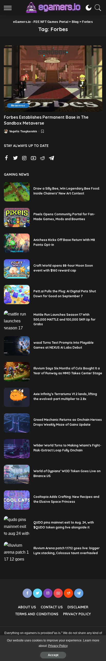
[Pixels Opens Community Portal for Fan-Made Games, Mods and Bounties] (17, 217)
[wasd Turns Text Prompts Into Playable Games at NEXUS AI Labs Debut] (17, 346)
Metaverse (18, 105)
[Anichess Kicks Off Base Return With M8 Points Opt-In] (17, 243)
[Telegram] (51, 158)
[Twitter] (15, 158)
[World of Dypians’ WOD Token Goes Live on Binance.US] (17, 474)
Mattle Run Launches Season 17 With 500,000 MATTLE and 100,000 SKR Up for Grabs (64, 319)
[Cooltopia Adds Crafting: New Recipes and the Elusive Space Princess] (17, 500)
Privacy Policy (58, 646)
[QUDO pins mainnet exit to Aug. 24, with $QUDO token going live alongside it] (17, 525)
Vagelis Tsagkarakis (23, 131)
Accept (53, 655)
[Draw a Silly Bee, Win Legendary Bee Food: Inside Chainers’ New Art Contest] (17, 191)
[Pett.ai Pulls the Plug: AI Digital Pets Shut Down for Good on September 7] (17, 294)
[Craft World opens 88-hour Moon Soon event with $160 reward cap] (17, 268)
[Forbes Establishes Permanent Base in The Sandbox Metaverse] (53, 78)
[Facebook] (6, 158)
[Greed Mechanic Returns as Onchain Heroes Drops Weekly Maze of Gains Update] (17, 423)
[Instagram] (24, 158)
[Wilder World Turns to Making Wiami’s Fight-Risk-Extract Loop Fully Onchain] (17, 448)
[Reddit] (42, 158)
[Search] (96, 7)
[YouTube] (33, 158)
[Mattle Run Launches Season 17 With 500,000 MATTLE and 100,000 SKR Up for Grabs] (17, 320)
